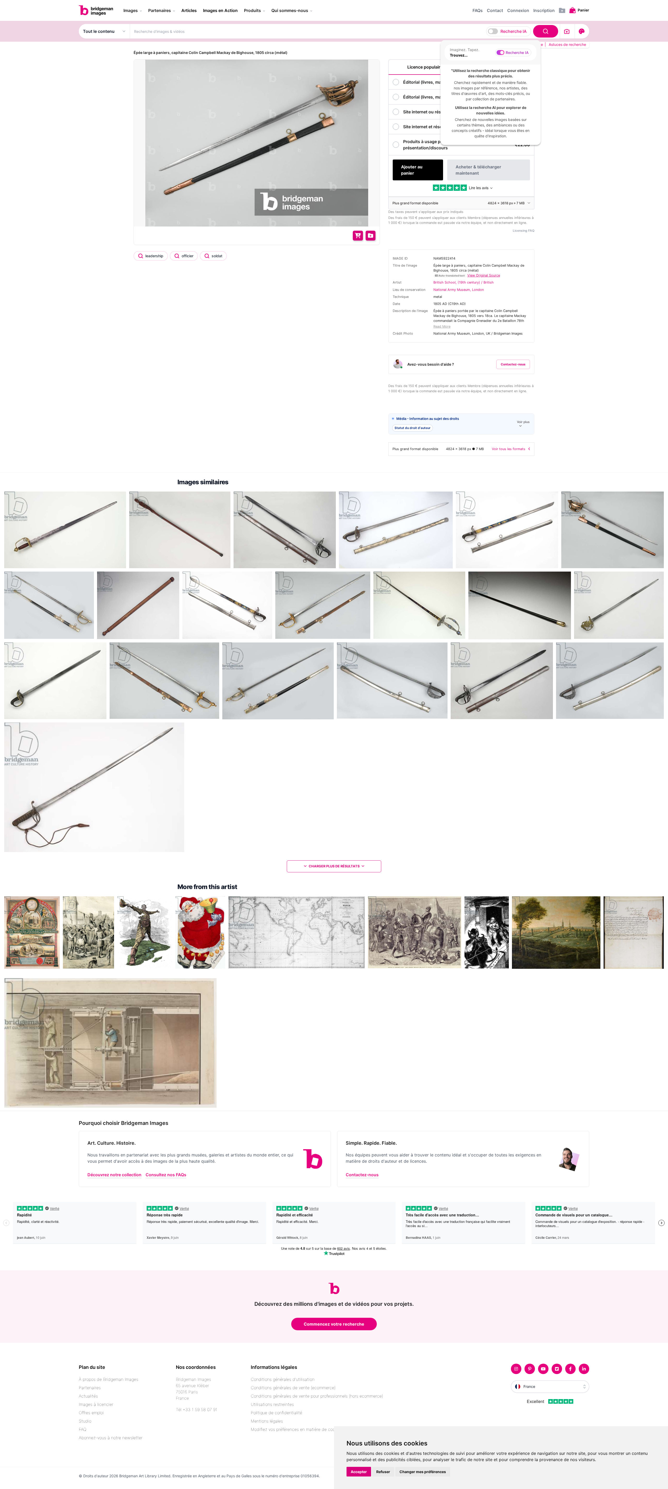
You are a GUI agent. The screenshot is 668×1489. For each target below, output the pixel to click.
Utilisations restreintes (272, 1404)
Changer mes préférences (422, 1471)
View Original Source (483, 275)
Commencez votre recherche (334, 1324)
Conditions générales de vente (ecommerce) (293, 1387)
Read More (441, 326)
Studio (85, 1421)
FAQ (82, 1429)
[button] (461, 424)
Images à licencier (96, 1404)
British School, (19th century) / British (463, 282)
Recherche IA (513, 31)
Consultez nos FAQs (166, 1174)
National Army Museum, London (458, 290)
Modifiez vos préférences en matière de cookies (297, 1429)
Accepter (359, 1471)
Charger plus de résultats (334, 866)
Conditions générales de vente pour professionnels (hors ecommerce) (317, 1396)
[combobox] (345, 31)
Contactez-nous (513, 364)
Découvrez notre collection (114, 1174)
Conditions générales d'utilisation (282, 1379)
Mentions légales (267, 1421)
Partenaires (90, 1387)
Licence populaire (425, 67)
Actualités (88, 1396)
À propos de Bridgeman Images (108, 1379)
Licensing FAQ (523, 230)
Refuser (383, 1471)
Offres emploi (91, 1412)
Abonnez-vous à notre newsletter (110, 1437)
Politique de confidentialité (276, 1412)
